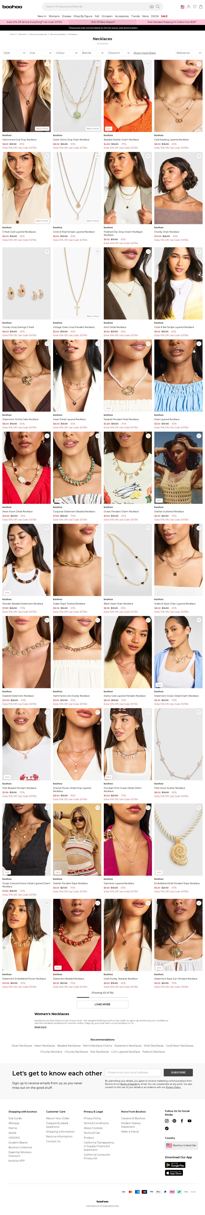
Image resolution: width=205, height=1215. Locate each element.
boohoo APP (16, 1160)
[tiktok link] (167, 1128)
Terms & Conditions (96, 1123)
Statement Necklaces (127, 1045)
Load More (102, 1004)
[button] (183, 7)
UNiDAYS (14, 1137)
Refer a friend (130, 1131)
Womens (22, 34)
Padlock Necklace (153, 1051)
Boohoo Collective (20, 1147)
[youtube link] (189, 1121)
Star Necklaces (99, 1051)
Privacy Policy (92, 1118)
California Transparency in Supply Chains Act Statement (99, 1146)
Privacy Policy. (173, 1087)
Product (89, 1137)
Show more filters (145, 52)
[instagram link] (167, 1121)
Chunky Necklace (51, 1051)
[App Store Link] (175, 1169)
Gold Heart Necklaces (179, 1045)
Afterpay (13, 1123)
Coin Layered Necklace (125, 1051)
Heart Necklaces (44, 1045)
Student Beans (17, 1142)
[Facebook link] (182, 1121)
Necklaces (73, 34)
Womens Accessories (38, 34)
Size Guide (15, 1118)
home (12, 34)
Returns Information (59, 1136)
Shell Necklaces (154, 1045)
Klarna (12, 1128)
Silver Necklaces (22, 1045)
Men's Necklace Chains (97, 1045)
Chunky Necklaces (76, 1051)
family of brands (128, 1084)
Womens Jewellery (58, 34)
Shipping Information (60, 1131)
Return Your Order (57, 1118)
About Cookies (93, 1128)
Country (170, 1138)
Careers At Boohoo (133, 1118)
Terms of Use (92, 1132)
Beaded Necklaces (68, 1045)
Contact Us (53, 1141)
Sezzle (12, 1132)
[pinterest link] (174, 1121)
